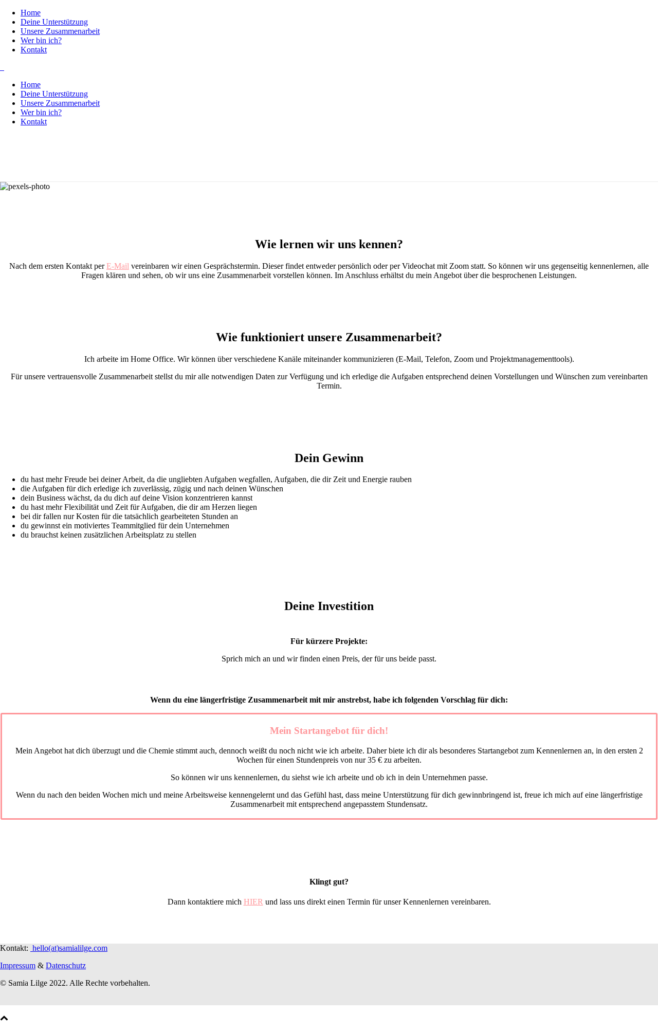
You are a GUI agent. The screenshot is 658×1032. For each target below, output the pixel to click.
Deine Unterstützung (54, 21)
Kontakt (34, 49)
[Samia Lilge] (2, 67)
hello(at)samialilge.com (68, 948)
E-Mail (117, 266)
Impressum (17, 965)
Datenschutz (66, 965)
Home (31, 12)
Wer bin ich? (41, 40)
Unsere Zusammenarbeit (60, 31)
